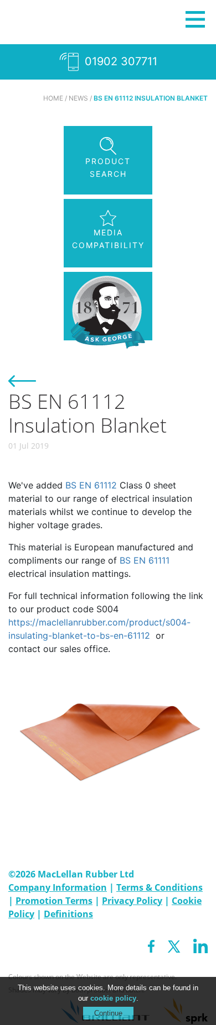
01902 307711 (119, 61)
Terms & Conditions (159, 887)
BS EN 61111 (144, 560)
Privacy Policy (132, 901)
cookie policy (113, 998)
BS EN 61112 (91, 485)
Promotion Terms (54, 901)
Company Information (57, 887)
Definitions (68, 914)
